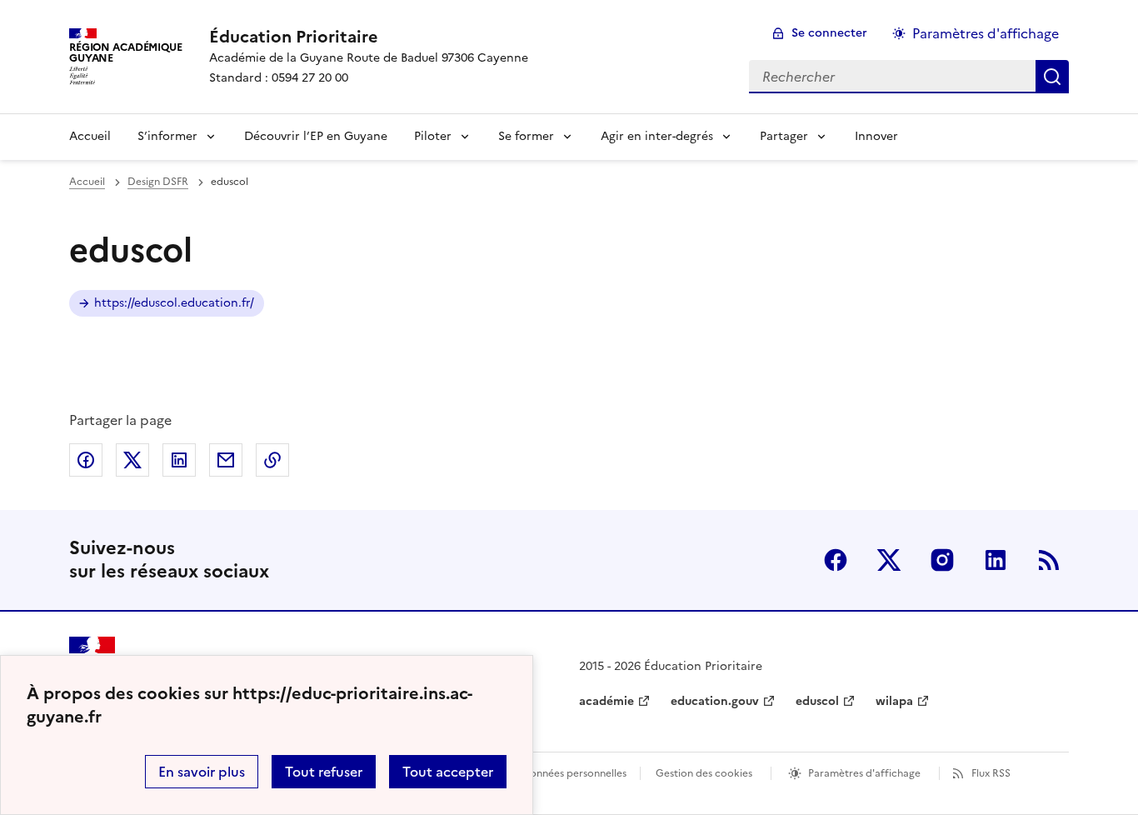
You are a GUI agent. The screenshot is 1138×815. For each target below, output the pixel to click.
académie (606, 701)
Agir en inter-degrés (657, 136)
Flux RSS (991, 773)
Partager (784, 136)
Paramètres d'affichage (985, 33)
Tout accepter (447, 772)
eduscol (817, 701)
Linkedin (996, 560)
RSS (1049, 560)
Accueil (90, 136)
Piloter (433, 136)
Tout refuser (323, 772)
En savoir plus (201, 772)
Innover (876, 136)
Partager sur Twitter (132, 460)
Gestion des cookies (704, 773)
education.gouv (715, 701)
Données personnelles (574, 773)
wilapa (894, 701)
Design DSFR (157, 181)
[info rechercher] (1052, 76)
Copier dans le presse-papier (272, 460)
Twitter (889, 560)
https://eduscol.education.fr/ (174, 303)
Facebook (836, 560)
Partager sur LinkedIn (179, 460)
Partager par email (225, 460)
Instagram (942, 560)
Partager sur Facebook (85, 460)
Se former (526, 136)
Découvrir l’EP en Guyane (315, 136)
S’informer (167, 136)
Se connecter (829, 33)
